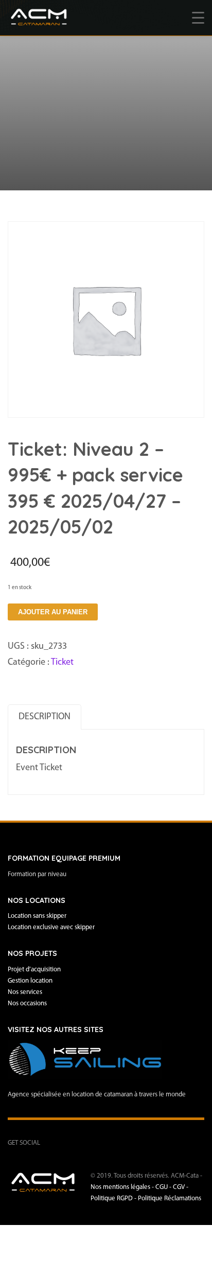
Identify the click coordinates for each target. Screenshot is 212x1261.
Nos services (25, 992)
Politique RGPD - (114, 1198)
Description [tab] (44, 717)
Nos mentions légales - (123, 1187)
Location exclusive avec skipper (51, 927)
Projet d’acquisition (34, 969)
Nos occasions (27, 1003)
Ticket (62, 662)
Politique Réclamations (169, 1198)
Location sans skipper (37, 916)
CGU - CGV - (171, 1187)
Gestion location (30, 981)
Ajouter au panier (52, 612)
